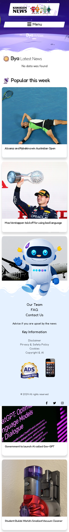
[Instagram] (62, 403)
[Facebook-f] (46, 403)
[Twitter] (54, 403)
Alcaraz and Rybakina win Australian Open (30, 148)
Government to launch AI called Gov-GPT (29, 446)
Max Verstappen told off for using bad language (33, 223)
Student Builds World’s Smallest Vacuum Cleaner (33, 521)
